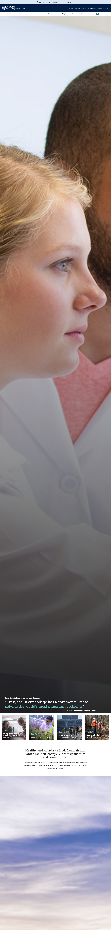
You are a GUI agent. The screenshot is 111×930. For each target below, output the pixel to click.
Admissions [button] (28, 14)
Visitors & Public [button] (103, 8)
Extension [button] (50, 14)
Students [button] (70, 8)
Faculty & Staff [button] (91, 8)
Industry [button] (77, 8)
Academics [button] (17, 14)
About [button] (73, 14)
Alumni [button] (84, 8)
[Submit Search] (97, 14)
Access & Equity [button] (62, 14)
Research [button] (39, 14)
